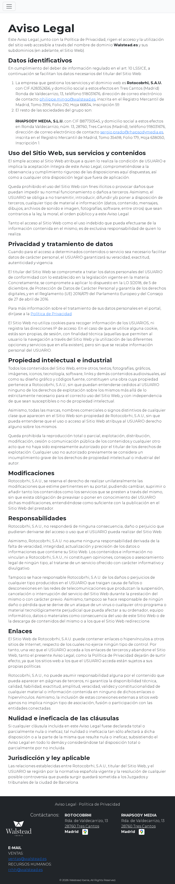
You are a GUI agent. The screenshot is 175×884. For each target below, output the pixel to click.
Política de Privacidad (51, 314)
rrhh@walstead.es (25, 870)
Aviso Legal (65, 804)
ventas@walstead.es (27, 859)
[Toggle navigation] (9, 6)
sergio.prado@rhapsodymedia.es (131, 132)
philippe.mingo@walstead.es (67, 99)
